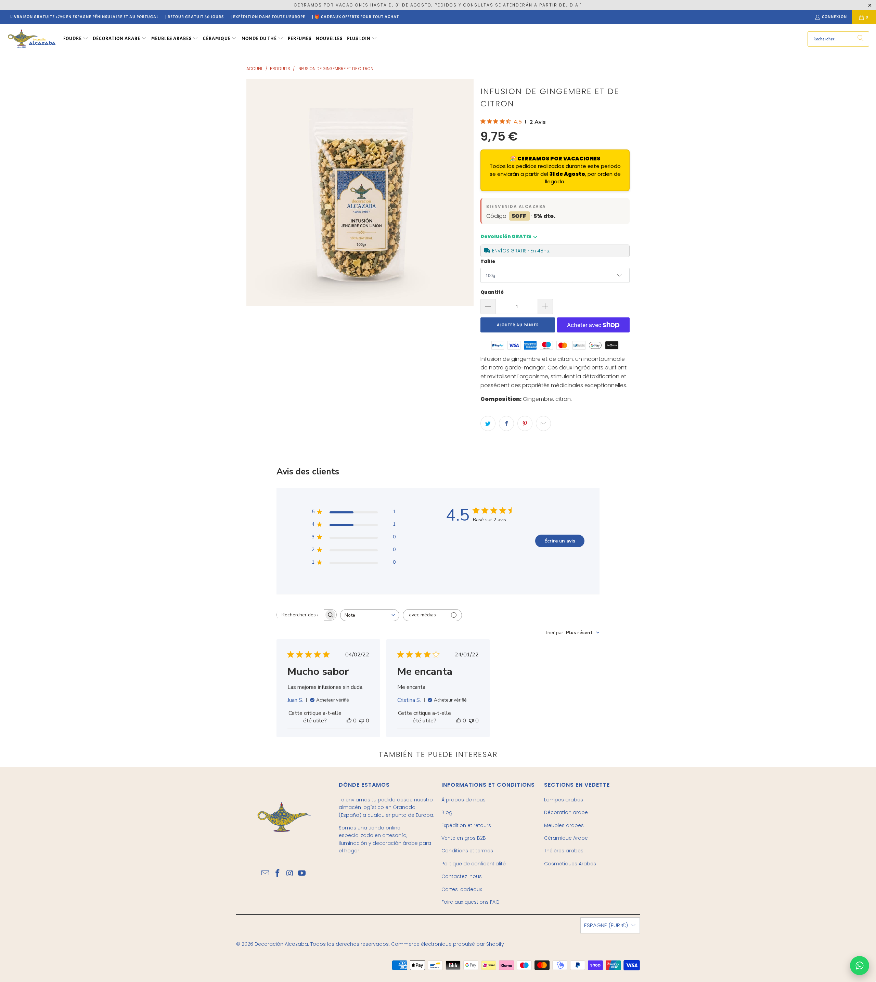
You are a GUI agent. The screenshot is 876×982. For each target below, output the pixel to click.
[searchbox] (300, 614)
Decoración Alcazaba (281, 944)
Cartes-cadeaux (461, 889)
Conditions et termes (467, 850)
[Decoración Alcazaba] (31, 38)
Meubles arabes (564, 825)
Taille (487, 261)
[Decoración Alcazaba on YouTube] (302, 873)
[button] (75, 39)
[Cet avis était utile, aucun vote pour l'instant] (349, 720)
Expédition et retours (466, 825)
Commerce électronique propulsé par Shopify (447, 944)
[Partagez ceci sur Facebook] (506, 423)
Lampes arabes (563, 799)
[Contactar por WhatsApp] (859, 965)
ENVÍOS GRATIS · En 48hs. (521, 250)
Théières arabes (563, 850)
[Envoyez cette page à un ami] (543, 423)
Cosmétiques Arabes (570, 863)
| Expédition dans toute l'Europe (268, 16)
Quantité (492, 292)
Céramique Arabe (566, 838)
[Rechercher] (860, 39)
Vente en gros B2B (463, 838)
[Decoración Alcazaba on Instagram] (290, 873)
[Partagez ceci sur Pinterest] (524, 423)
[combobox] (369, 615)
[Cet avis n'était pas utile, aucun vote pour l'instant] (361, 720)
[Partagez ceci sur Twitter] (487, 423)
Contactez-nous (461, 876)
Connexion (834, 16)
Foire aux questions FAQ (470, 902)
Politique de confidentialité (473, 863)
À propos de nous (463, 799)
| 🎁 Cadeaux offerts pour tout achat (355, 16)
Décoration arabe (566, 812)
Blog (446, 812)
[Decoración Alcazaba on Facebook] (277, 873)
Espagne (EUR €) (606, 925)
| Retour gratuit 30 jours (194, 16)
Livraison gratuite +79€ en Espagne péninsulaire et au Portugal (84, 16)
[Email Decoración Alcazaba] (265, 873)
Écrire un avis (559, 541)
